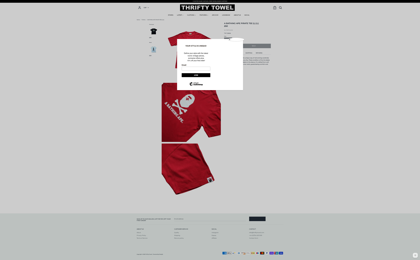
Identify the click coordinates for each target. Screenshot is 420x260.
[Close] (236, 39)
